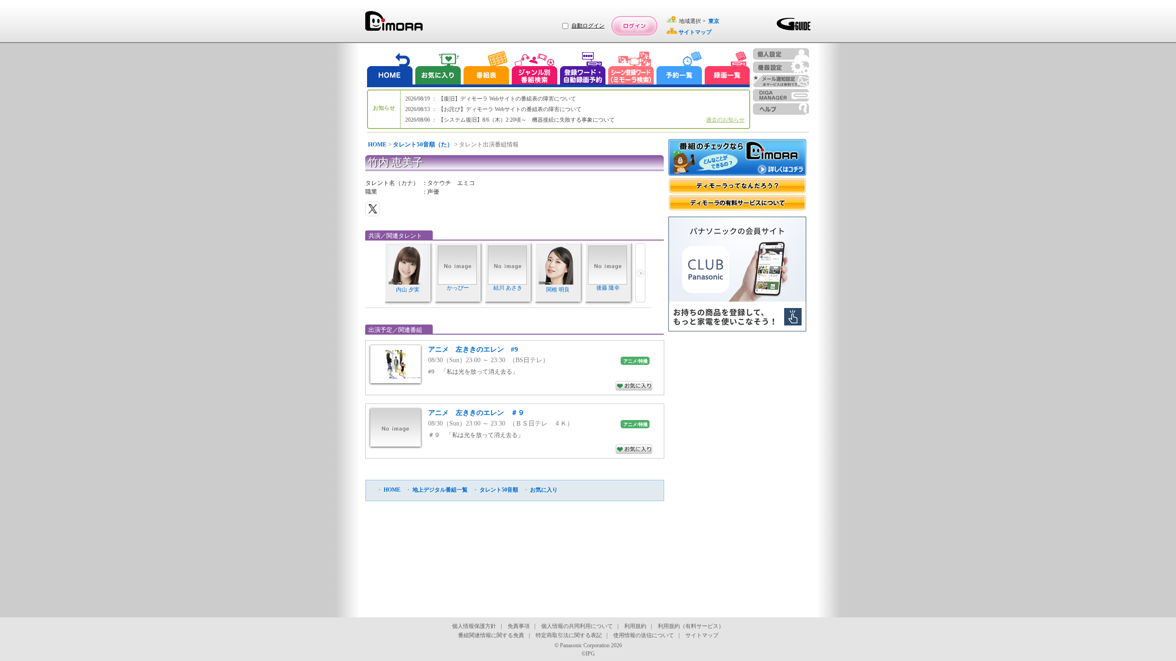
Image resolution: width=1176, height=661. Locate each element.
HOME (377, 144)
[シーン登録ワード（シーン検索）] (631, 69)
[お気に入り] (437, 69)
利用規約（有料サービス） (691, 626)
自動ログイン (588, 25)
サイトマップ (701, 635)
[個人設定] (781, 54)
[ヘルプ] (781, 109)
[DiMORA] (394, 24)
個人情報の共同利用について (577, 626)
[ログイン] (634, 25)
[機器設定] (781, 67)
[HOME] (390, 69)
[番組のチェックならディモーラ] (737, 158)
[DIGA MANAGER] (781, 95)
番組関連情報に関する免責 (491, 635)
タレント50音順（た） (423, 144)
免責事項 (519, 626)
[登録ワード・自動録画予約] (583, 69)
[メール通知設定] (781, 81)
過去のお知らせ (725, 120)
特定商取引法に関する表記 (569, 635)
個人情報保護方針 (474, 626)
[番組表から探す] (486, 69)
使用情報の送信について (643, 635)
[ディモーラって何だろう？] (737, 186)
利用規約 (635, 626)
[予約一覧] (679, 69)
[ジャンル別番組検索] (534, 69)
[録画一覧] (727, 69)
